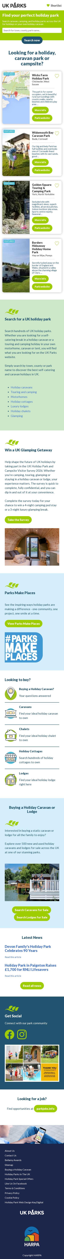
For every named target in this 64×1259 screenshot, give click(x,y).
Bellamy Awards (13, 1160)
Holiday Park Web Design (18, 1202)
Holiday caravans (21, 387)
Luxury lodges (20, 406)
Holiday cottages (22, 401)
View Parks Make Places (23, 623)
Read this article (13, 957)
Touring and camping (24, 392)
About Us (10, 1150)
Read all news (32, 985)
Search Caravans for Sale (31, 910)
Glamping (17, 416)
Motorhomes (19, 396)
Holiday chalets (21, 411)
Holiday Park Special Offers (19, 1178)
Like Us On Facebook (16, 1183)
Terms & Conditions (15, 1188)
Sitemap (9, 1164)
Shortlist (56, 5)
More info (40, 110)
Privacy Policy (12, 1193)
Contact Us (10, 1155)
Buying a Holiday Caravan (18, 1169)
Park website (42, 117)
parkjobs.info (45, 1108)
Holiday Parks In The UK (17, 1174)
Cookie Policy (12, 1197)
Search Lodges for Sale (32, 917)
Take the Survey (18, 519)
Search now (32, 40)
